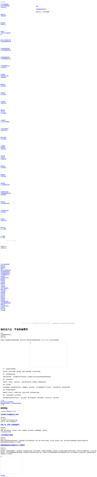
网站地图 (3, 475)
